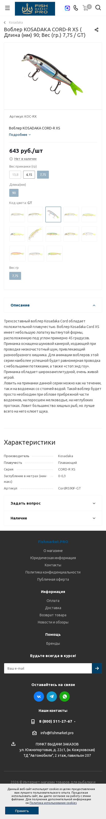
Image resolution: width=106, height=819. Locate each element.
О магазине (53, 551)
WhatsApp (64, 696)
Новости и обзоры (53, 622)
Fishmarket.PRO (53, 541)
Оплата (53, 601)
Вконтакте (39, 696)
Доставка (53, 608)
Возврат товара (53, 615)
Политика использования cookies (53, 802)
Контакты (53, 565)
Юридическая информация (53, 558)
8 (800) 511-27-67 (55, 721)
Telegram (52, 696)
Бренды (53, 643)
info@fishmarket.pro (57, 733)
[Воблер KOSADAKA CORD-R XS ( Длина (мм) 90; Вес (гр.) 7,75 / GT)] (53, 75)
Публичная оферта (53, 579)
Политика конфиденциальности (53, 572)
